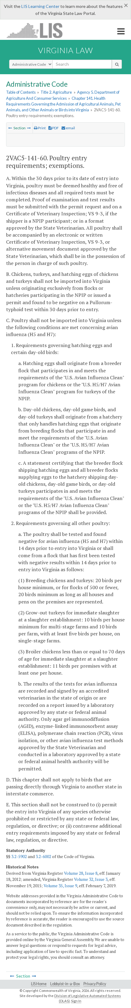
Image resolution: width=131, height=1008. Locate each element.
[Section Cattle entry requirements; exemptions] (29, 128)
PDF (55, 128)
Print (41, 128)
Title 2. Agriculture (56, 92)
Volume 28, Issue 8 (80, 873)
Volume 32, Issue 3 (91, 879)
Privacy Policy (94, 984)
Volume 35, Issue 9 (60, 885)
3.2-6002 (43, 856)
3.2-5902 (19, 856)
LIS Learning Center (40, 6)
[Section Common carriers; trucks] (10, 128)
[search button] (117, 64)
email (70, 128)
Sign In (76, 1001)
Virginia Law (65, 50)
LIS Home (39, 984)
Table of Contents (21, 92)
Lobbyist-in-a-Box (65, 984)
